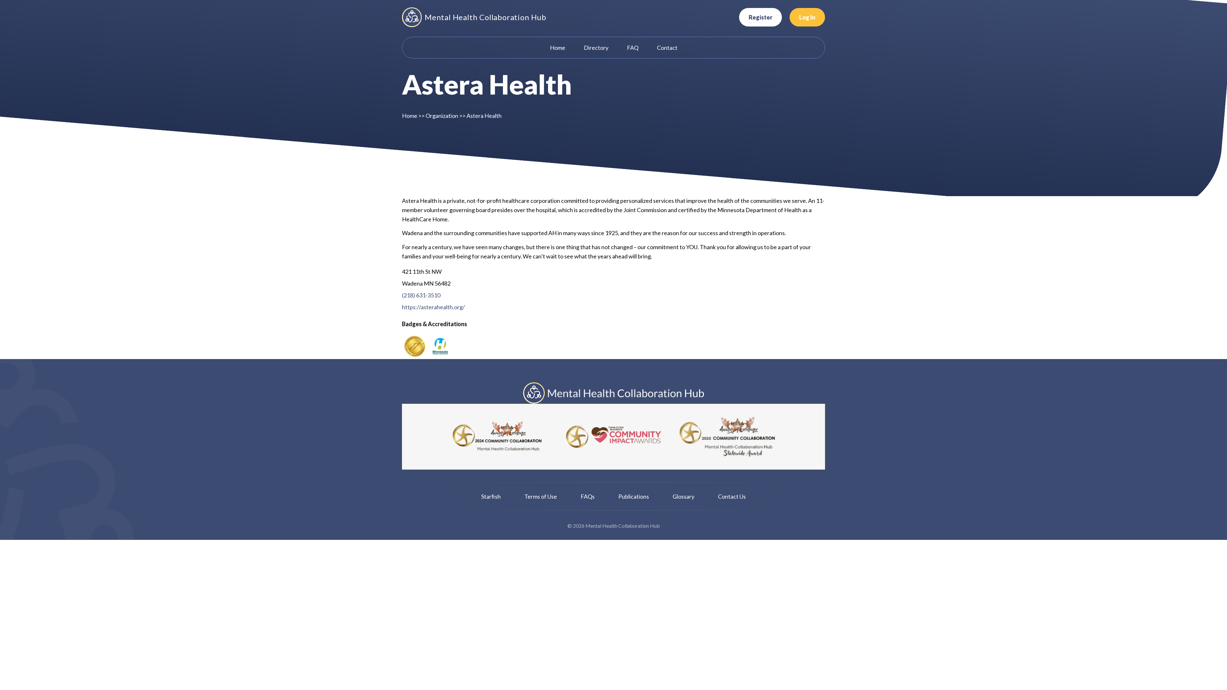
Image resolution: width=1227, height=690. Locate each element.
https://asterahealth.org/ (433, 306)
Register (760, 17)
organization (442, 115)
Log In (807, 17)
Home (409, 115)
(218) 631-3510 (421, 295)
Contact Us (732, 496)
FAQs (588, 496)
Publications (633, 496)
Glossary (683, 496)
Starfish (491, 496)
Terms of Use (540, 496)
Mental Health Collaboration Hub (485, 17)
